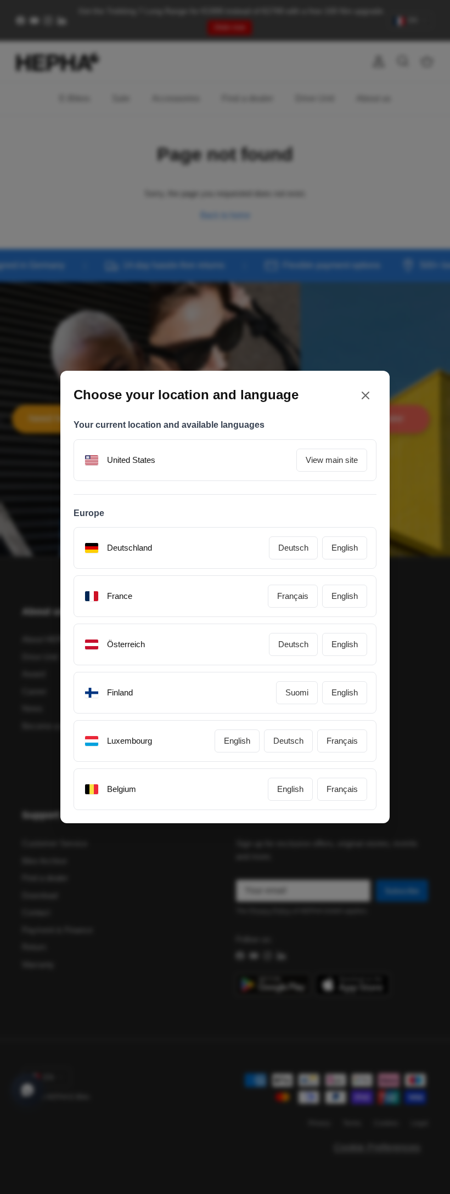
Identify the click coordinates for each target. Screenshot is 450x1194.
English (344, 547)
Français (292, 596)
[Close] (365, 395)
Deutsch (293, 547)
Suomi (296, 692)
